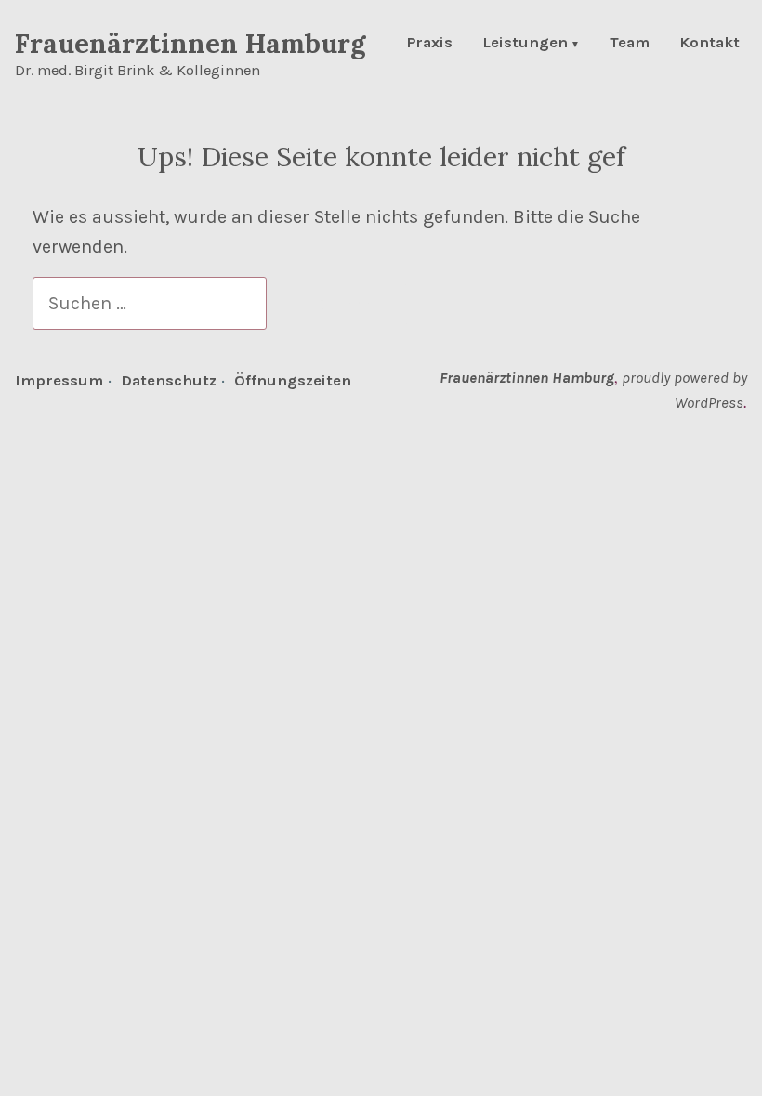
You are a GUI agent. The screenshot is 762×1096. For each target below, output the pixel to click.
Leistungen (525, 44)
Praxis (430, 44)
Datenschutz (169, 380)
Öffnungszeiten (292, 380)
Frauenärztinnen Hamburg (190, 43)
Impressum (59, 380)
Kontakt (709, 44)
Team (630, 44)
